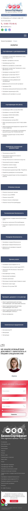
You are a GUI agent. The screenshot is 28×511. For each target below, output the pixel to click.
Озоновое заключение (8, 278)
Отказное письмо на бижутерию (10, 200)
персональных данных (19, 410)
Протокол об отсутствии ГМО (10, 286)
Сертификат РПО (7, 86)
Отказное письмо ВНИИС (9, 194)
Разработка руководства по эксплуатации (13, 172)
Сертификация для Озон (9, 63)
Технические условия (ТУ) (9, 153)
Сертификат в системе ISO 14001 (11, 112)
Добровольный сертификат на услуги (12, 94)
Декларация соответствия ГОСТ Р (11, 74)
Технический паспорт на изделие (11, 162)
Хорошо (14, 501)
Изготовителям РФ (7, 330)
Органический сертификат (9, 276)
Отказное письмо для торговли (10, 192)
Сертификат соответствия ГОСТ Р (11, 72)
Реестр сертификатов (8, 314)
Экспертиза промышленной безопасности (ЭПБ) (14, 88)
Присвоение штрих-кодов (9, 283)
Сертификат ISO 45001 (8, 117)
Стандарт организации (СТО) (10, 167)
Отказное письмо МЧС (8, 197)
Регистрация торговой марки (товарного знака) (14, 281)
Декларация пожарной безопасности (12, 244)
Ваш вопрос (6, 391)
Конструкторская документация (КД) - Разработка (15, 169)
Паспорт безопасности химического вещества (14, 159)
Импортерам (6, 332)
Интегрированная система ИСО (10, 120)
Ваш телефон (6, 406)
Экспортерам (6, 335)
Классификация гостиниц (9, 273)
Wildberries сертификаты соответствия (12, 65)
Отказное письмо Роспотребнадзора (12, 202)
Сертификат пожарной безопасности (12, 242)
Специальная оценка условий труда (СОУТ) (13, 267)
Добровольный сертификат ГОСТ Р (11, 77)
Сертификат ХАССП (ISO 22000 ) (11, 115)
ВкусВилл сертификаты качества (11, 60)
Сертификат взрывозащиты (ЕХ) (10, 91)
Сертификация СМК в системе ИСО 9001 (13, 109)
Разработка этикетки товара (9, 164)
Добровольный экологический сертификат (13, 83)
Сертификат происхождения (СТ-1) (11, 264)
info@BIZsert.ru (7, 26)
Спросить (14, 414)
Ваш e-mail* (6, 399)
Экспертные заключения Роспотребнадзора (13, 222)
